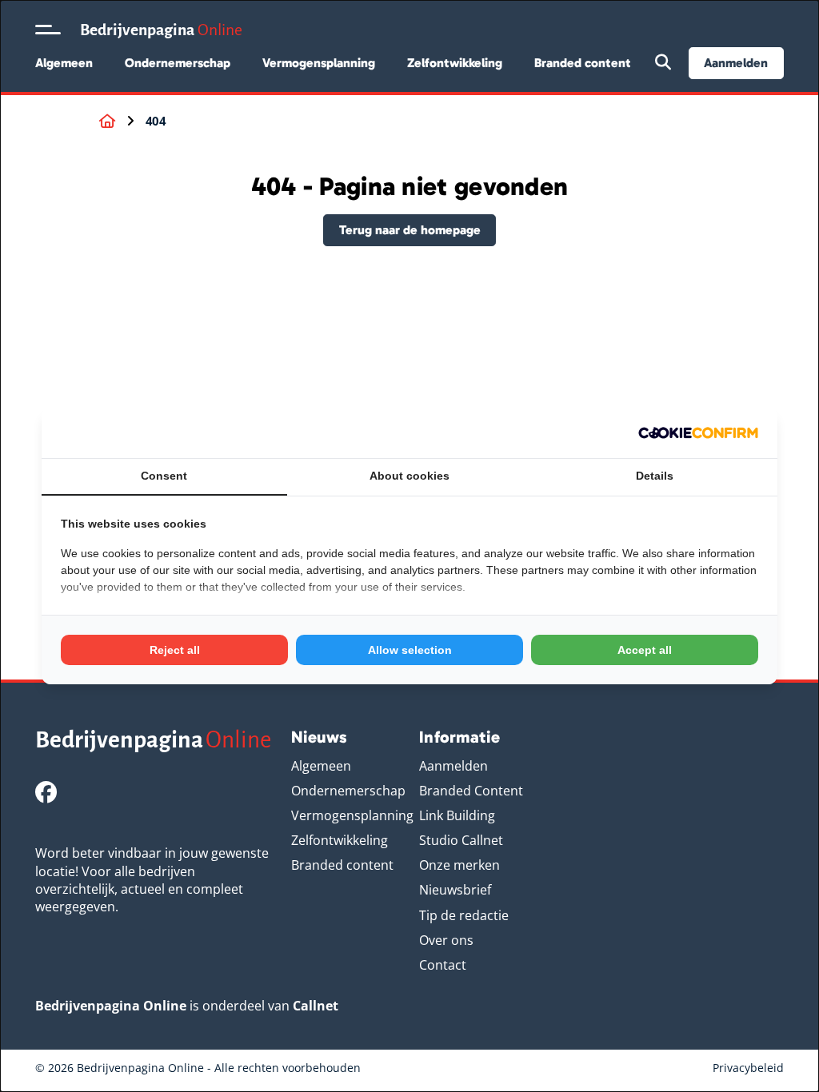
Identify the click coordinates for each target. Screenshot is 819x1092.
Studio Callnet (461, 840)
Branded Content (471, 790)
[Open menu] (48, 29)
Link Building (457, 815)
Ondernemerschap (177, 62)
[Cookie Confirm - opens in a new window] (698, 433)
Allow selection (410, 650)
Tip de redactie (464, 915)
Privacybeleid (748, 1067)
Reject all (175, 650)
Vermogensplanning (318, 62)
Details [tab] (654, 475)
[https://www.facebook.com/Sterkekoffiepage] (46, 792)
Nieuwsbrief (455, 890)
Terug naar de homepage (410, 229)
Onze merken (459, 865)
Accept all (644, 650)
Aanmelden (736, 62)
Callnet (315, 1005)
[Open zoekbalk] (663, 63)
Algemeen (64, 62)
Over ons (446, 940)
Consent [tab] (164, 475)
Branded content (582, 62)
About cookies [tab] (409, 475)
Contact (442, 965)
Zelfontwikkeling (454, 62)
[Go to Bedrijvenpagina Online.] (107, 122)
